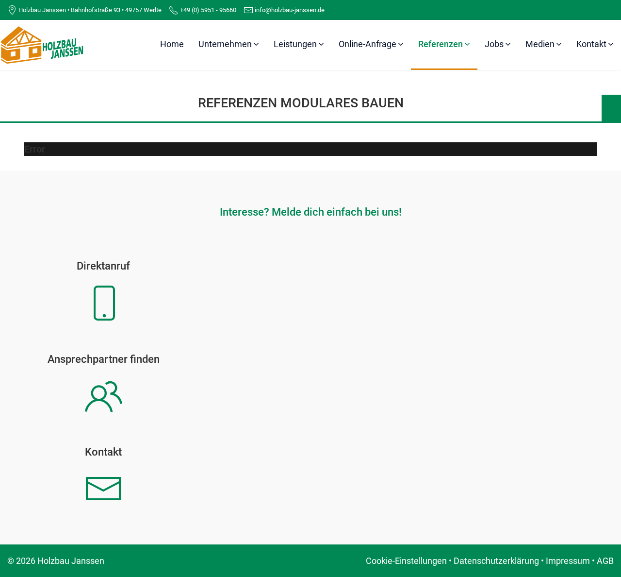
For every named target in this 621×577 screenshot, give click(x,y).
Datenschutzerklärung (496, 561)
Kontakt (591, 44)
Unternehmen (225, 44)
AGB (605, 561)
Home (172, 44)
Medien (540, 44)
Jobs (494, 44)
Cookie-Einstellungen (406, 561)
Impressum (568, 561)
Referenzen (440, 44)
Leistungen (295, 44)
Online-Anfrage (367, 44)
